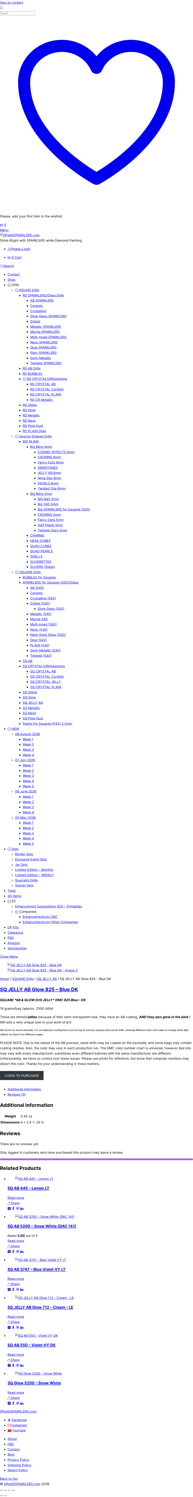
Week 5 (28, 786)
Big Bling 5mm (41, 494)
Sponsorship (17, 948)
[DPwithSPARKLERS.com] (20, 235)
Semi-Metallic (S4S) (45, 650)
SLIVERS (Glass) (42, 567)
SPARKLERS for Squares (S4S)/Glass (51, 582)
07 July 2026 (25, 760)
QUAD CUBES (40, 546)
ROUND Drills (28, 290)
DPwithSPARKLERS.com (22, 1484)
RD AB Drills (32, 368)
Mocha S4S (39, 619)
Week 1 (28, 739)
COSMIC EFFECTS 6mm (56, 452)
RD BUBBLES (32, 374)
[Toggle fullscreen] (5, 1490)
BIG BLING (31, 441)
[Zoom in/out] (1, 1490)
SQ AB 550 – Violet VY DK (32, 1345)
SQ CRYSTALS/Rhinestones (44, 666)
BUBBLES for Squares (39, 577)
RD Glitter (30, 405)
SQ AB (27, 661)
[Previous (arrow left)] (1, 1495)
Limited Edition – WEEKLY (34, 875)
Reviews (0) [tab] (17, 1094)
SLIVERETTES (40, 562)
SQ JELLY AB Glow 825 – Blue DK (39, 989)
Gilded (35, 321)
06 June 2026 (25, 791)
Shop (11, 280)
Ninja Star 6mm (49, 478)
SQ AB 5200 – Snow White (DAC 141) (42, 1226)
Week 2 (28, 744)
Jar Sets (21, 865)
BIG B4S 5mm (48, 499)
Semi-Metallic (40, 358)
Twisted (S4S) (41, 656)
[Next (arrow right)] (5, 1495)
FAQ (11, 938)
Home (4, 979)
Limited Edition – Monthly (34, 870)
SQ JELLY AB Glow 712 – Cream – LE (40, 1307)
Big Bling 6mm (41, 447)
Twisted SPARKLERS (45, 363)
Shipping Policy (19, 1465)
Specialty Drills (26, 880)
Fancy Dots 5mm (51, 520)
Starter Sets (24, 885)
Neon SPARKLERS (43, 342)
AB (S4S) (37, 588)
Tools (12, 891)
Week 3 (28, 750)
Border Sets (24, 854)
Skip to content (11, 3)
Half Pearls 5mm (50, 525)
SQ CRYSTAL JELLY (45, 682)
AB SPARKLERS (42, 300)
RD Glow (29, 410)
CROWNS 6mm (49, 457)
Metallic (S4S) (40, 614)
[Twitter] (10, 1208)
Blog (11, 1454)
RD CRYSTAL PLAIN (45, 394)
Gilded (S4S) (40, 603)
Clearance (15, 933)
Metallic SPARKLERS (45, 327)
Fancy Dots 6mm (51, 462)
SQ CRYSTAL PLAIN (45, 687)
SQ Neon (29, 713)
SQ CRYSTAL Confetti (47, 677)
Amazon (14, 943)
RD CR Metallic (41, 400)
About (12, 1439)
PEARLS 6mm (48, 483)
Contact (14, 274)
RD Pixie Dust (33, 426)
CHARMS (37, 535)
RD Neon (29, 421)
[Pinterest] (18, 1208)
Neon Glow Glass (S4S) (48, 635)
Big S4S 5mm (48, 504)
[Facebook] (14, 1208)
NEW (15, 729)
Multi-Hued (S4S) (43, 624)
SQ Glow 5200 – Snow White (34, 1383)
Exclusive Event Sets (31, 859)
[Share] (9, 1490)
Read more (16, 1198)
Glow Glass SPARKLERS (48, 316)
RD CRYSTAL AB (43, 384)
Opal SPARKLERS (43, 347)
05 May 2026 (25, 818)
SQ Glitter (30, 692)
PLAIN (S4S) (39, 645)
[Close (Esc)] (13, 1490)
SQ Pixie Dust (33, 718)
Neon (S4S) (39, 630)
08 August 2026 (27, 734)
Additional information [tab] (24, 1089)
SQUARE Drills (29, 572)
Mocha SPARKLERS (45, 332)
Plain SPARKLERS (43, 353)
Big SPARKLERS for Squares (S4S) (64, 509)
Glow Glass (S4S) (51, 609)
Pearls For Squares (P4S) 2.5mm (47, 724)
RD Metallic (31, 415)
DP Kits (13, 927)
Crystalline (38, 311)
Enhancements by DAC (40, 917)
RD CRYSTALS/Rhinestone (46, 379)
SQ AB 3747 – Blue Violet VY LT (37, 1269)
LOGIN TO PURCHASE (22, 1075)
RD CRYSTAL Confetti (47, 389)
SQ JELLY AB (33, 703)
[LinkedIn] (21, 1208)
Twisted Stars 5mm (52, 530)
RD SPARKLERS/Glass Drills (43, 295)
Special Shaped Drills (35, 436)
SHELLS (36, 556)
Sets (14, 849)
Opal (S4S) (38, 640)
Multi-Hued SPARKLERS (48, 337)
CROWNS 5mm (49, 515)
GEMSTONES (48, 468)
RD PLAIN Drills (34, 431)
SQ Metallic (31, 708)
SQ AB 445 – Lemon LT (28, 1188)
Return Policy (18, 1470)
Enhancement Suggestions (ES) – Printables (48, 906)
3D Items (14, 896)
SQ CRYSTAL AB (43, 671)
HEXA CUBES (40, 541)
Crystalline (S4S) (43, 598)
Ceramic (36, 306)
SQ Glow (29, 697)
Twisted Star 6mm (52, 488)
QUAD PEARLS (41, 551)
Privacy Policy (18, 1460)
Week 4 (28, 755)
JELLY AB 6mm (49, 473)
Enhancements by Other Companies (50, 922)
